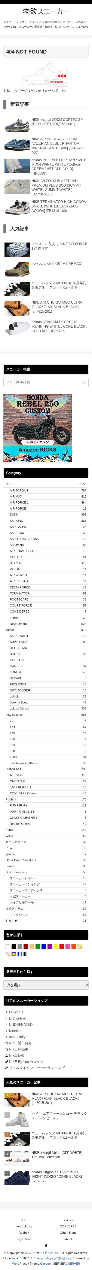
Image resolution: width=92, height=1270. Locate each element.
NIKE (24, 1220)
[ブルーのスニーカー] (44, 946)
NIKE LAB (17, 1055)
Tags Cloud (23, 1239)
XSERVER (73, 1263)
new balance (24, 1226)
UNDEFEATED (21, 1024)
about (68, 1239)
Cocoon (45, 1263)
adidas (68, 1220)
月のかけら (52, 1253)
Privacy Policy (42, 1258)
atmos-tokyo (18, 1037)
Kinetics (15, 1031)
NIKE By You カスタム (26, 1062)
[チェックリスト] (46, 1245)
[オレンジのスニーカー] (73, 946)
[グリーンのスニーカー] (38, 946)
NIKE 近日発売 (20, 1043)
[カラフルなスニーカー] (14, 954)
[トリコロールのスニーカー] (20, 954)
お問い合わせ (63, 1258)
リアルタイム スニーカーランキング (37, 1068)
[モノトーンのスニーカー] (26, 954)
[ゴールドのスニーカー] (79, 946)
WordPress (19, 1263)
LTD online (17, 1018)
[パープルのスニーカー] (49, 946)
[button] (84, 382)
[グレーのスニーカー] (20, 946)
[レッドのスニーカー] (61, 946)
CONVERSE (68, 1226)
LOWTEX (16, 1012)
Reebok (24, 1232)
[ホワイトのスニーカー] (8, 946)
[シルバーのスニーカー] (8, 954)
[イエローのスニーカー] (55, 946)
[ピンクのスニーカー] (67, 946)
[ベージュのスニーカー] (32, 946)
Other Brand (68, 1232)
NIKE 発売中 (18, 1049)
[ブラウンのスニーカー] (26, 946)
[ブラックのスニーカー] (14, 946)
